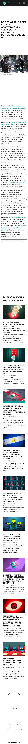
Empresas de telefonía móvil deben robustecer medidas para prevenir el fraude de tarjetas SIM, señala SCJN (13, 579)
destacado (14, 334)
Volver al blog (14, 708)
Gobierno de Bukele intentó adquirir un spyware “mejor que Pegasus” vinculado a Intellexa (12, 454)
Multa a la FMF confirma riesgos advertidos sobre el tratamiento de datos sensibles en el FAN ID (13, 369)
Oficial (12, 628)
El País (24, 217)
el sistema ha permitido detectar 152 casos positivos (13, 228)
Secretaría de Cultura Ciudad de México (12, 240)
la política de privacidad (17, 182)
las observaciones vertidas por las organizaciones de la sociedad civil (13, 108)
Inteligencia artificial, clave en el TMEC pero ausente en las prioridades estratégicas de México (14, 410)
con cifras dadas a (15, 217)
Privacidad (10, 74)
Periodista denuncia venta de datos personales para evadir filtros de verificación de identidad (13, 497)
